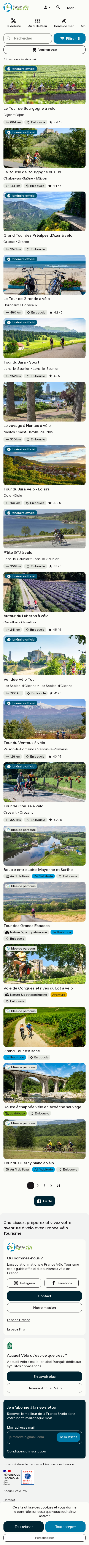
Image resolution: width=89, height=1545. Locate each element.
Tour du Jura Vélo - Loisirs (26, 489)
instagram (27, 1283)
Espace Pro (16, 1329)
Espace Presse (18, 1320)
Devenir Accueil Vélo (44, 1388)
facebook (65, 1283)
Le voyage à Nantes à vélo (27, 425)
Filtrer (71, 38)
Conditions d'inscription (26, 1451)
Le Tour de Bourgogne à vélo (29, 108)
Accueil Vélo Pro (15, 1491)
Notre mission (44, 1307)
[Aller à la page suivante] (51, 1185)
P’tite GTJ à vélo (17, 552)
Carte (47, 1201)
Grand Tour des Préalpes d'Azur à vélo (37, 235)
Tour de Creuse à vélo (23, 806)
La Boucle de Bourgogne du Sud (32, 172)
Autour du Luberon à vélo (26, 615)
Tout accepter (65, 1527)
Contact (44, 1296)
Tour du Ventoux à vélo (24, 742)
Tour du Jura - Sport (21, 362)
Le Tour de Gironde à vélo (26, 298)
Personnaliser (44, 1537)
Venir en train (47, 50)
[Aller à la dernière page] (58, 1185)
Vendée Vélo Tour (19, 679)
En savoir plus (44, 1376)
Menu (71, 8)
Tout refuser (24, 1527)
